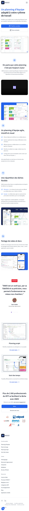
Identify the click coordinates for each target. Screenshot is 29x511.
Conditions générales (18, 503)
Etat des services (20, 505)
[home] (5, 2)
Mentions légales (9, 503)
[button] (26, 2)
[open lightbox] (14, 87)
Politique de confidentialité (10, 505)
